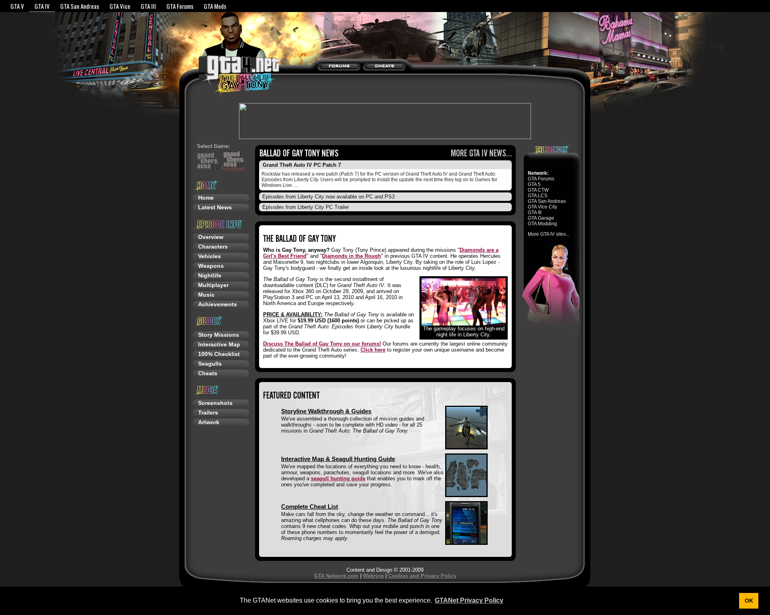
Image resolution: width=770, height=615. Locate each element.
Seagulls (210, 363)
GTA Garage (541, 218)
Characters (213, 246)
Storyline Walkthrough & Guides (326, 411)
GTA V (17, 6)
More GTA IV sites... (548, 234)
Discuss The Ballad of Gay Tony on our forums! (322, 344)
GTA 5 (534, 184)
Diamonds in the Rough (351, 256)
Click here (373, 350)
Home (206, 197)
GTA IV (42, 6)
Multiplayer (213, 285)
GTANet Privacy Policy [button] (469, 600)
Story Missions (218, 335)
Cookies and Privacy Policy (422, 576)
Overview (210, 237)
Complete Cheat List (309, 506)
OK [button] (749, 600)
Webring (373, 576)
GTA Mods (215, 6)
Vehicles (209, 256)
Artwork (208, 422)
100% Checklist (219, 354)
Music (206, 294)
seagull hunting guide (338, 478)
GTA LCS (537, 195)
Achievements (217, 304)
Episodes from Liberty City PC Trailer (305, 207)
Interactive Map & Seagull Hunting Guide (338, 458)
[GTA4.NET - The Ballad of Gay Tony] (223, 71)
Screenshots (215, 403)
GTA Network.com (336, 576)
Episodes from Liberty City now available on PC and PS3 (328, 197)
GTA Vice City (542, 207)
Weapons (211, 266)
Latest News (215, 207)
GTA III (148, 6)
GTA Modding (542, 224)
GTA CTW (538, 190)
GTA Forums (179, 6)
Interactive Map (219, 344)
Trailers (208, 412)
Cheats (207, 373)
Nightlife (209, 275)
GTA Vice (119, 6)
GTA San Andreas (79, 6)
